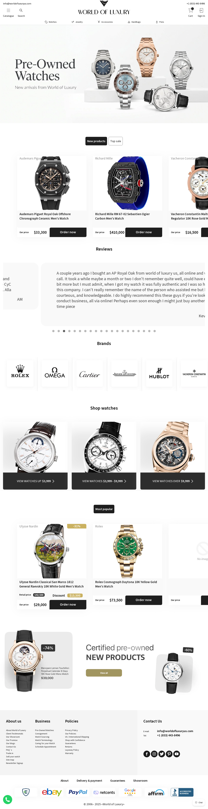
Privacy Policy (71, 730)
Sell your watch (13, 756)
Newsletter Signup (14, 763)
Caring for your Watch (45, 743)
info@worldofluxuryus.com (17, 3)
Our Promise (12, 740)
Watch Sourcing (42, 736)
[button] (53, 331)
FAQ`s (9, 749)
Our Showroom (13, 736)
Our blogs (10, 743)
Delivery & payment (89, 780)
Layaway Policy (72, 749)
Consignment (41, 733)
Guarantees (70, 743)
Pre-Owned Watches (44, 730)
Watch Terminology (44, 740)
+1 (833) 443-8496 (196, 3)
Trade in (9, 753)
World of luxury (104, 12)
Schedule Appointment (45, 746)
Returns (68, 746)
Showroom (140, 780)
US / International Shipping (77, 736)
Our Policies (70, 733)
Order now (68, 232)
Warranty (69, 753)
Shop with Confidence (75, 740)
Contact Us (11, 746)
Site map (10, 759)
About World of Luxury (16, 730)
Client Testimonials (14, 733)
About (65, 780)
